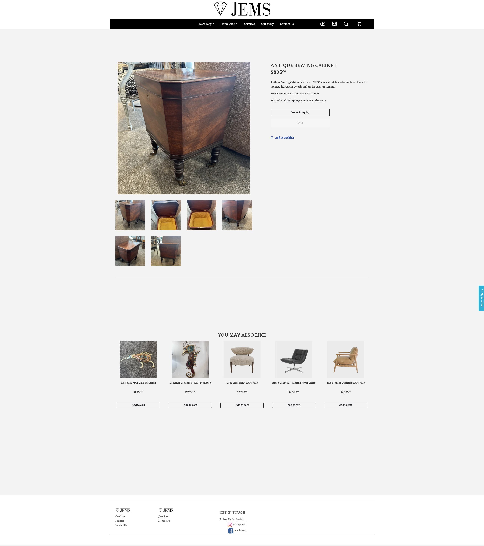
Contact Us (287, 24)
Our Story (267, 24)
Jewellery (205, 24)
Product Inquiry (300, 112)
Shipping (293, 100)
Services (249, 24)
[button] (282, 138)
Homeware (228, 24)
